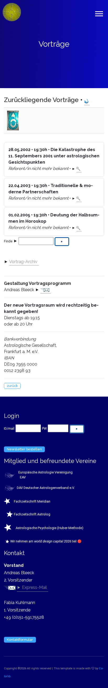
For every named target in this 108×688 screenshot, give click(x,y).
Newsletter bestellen (24, 449)
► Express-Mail (32, 587)
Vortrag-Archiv (23, 261)
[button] (98, 12)
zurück (12, 386)
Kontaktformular (20, 640)
